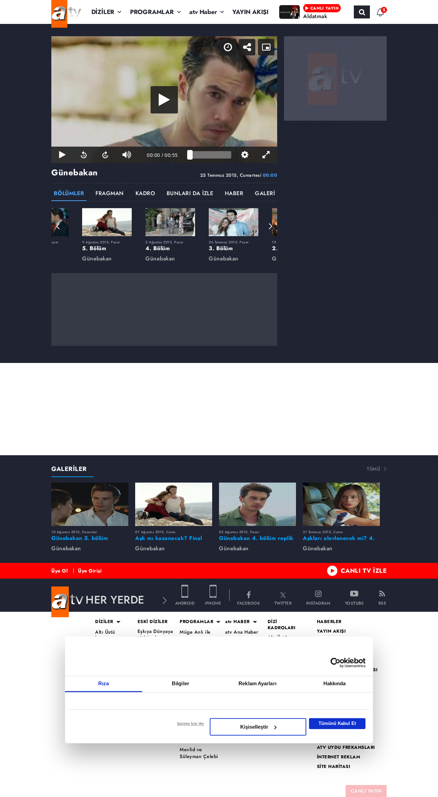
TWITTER (283, 602)
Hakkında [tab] (334, 683)
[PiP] (266, 47)
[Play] (164, 99)
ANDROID (185, 602)
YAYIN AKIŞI (250, 12)
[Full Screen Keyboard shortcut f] (266, 155)
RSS (382, 602)
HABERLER (329, 622)
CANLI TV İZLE (364, 570)
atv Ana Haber (241, 632)
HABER (234, 194)
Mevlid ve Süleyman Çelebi (199, 753)
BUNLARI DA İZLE (190, 194)
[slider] (210, 155)
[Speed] (228, 47)
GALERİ (265, 194)
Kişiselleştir (254, 727)
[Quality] (245, 155)
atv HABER (237, 622)
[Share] (247, 47)
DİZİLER (103, 12)
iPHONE (213, 602)
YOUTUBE (354, 602)
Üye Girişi (90, 570)
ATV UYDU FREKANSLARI (346, 747)
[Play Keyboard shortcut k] (62, 155)
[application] (164, 99)
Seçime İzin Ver (190, 723)
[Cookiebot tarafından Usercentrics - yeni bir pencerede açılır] (335, 663)
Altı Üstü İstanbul (105, 635)
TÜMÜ (373, 469)
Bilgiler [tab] (180, 683)
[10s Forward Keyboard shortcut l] (105, 155)
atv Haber (203, 12)
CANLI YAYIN (366, 790)
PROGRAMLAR (152, 12)
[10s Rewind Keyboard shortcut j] (83, 155)
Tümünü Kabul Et (337, 723)
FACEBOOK (248, 602)
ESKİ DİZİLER (153, 622)
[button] (58, 226)
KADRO (145, 194)
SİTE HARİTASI (333, 767)
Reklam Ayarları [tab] (257, 683)
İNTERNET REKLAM (339, 757)
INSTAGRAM (318, 602)
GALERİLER (69, 468)
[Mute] (127, 155)
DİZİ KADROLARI (282, 625)
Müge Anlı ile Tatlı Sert (195, 635)
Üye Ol (59, 570)
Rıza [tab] (103, 683)
